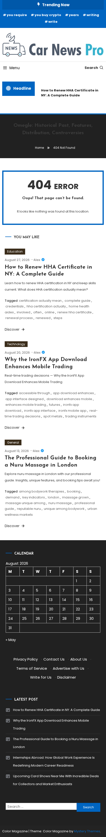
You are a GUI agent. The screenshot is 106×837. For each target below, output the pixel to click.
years (74, 15)
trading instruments (80, 416)
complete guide (77, 300)
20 (51, 609)
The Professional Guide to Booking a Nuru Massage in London (55, 743)
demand (12, 497)
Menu (14, 67)
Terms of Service (31, 668)
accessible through (34, 393)
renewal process (19, 318)
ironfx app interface (39, 410)
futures (54, 404)
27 (51, 618)
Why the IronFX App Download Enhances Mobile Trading (51, 724)
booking (73, 491)
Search (91, 67)
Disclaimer (66, 677)
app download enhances (73, 393)
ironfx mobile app (72, 410)
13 (51, 599)
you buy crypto (48, 15)
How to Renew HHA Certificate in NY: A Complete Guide (69, 93)
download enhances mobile (69, 399)
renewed (43, 318)
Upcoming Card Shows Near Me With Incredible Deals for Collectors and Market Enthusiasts (56, 780)
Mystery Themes (87, 831)
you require (17, 15)
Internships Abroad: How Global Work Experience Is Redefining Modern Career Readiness (54, 761)
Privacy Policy (26, 659)
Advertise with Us (68, 668)
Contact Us (54, 659)
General (13, 442)
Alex (37, 260)
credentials (14, 306)
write (52, 21)
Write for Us (41, 677)
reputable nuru (29, 508)
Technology (16, 344)
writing (93, 15)
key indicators (33, 497)
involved (23, 312)
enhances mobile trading (25, 404)
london (53, 497)
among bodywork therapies (41, 491)
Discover (12, 329)
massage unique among (25, 503)
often (37, 312)
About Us (78, 659)
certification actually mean (40, 300)
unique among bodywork (64, 508)
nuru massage (60, 503)
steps (57, 318)
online (49, 312)
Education (15, 251)
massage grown (75, 497)
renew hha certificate (74, 312)
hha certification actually (46, 306)
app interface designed (24, 399)
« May (11, 639)
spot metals (52, 416)
